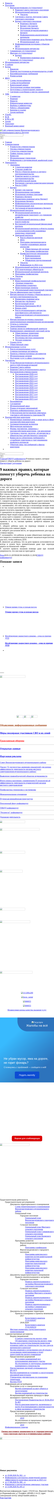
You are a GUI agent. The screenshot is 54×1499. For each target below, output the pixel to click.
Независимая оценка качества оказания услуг (27, 1010)
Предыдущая (5, 463)
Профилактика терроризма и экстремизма (18, 790)
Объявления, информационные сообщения (23, 725)
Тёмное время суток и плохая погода (21, 607)
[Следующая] (3, 672)
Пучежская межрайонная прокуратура (16, 799)
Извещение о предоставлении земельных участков (26, 1484)
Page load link (5, 1498)
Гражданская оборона (12, 740)
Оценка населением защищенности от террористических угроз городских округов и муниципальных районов (27, 1432)
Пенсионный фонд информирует (14, 803)
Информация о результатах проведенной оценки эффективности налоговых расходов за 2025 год (26, 1479)
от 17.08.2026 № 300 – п (15, 1482)
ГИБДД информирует (9, 808)
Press (2, 555)
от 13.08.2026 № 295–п (14, 1487)
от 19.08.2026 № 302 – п (15, 1475)
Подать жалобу (27, 1075)
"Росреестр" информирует (11, 812)
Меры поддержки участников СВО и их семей (25, 733)
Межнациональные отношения (13, 794)
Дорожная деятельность (10, 817)
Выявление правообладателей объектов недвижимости (23, 776)
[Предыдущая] (1, 672)
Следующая (17, 463)
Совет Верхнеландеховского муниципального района (23, 762)
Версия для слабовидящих (27, 1138)
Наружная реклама (10, 756)
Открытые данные (10, 748)
